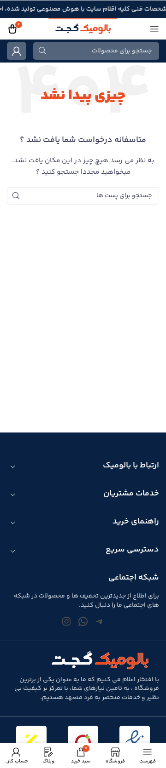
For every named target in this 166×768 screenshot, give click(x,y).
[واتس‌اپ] (83, 621)
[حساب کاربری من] (16, 51)
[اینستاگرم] (66, 621)
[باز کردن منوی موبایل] (154, 29)
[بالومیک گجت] (83, 29)
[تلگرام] (99, 621)
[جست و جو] (42, 51)
